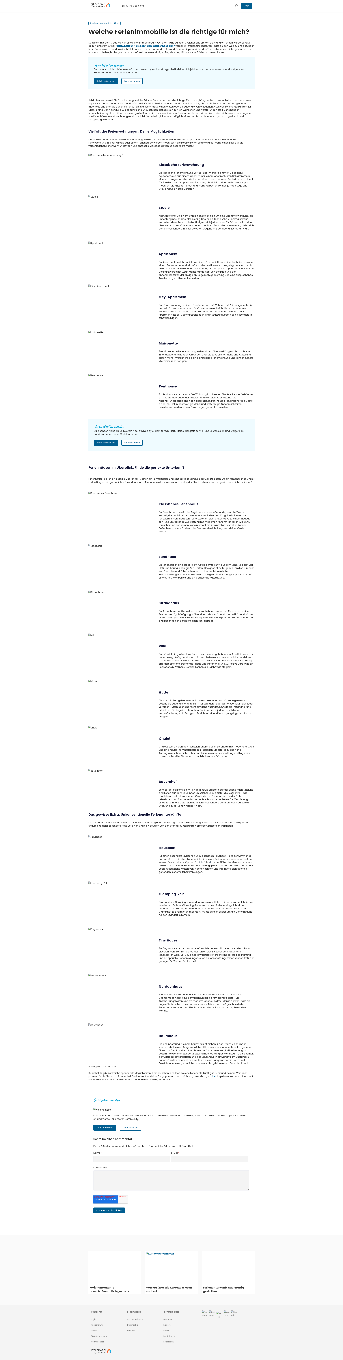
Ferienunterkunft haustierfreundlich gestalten (110, 1289)
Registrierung (97, 1325)
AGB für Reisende (135, 1319)
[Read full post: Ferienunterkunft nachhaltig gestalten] (228, 1268)
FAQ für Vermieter (99, 1336)
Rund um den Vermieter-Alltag (104, 23)
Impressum (132, 1330)
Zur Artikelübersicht (133, 5)
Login (93, 1319)
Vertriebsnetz (97, 1341)
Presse (166, 1330)
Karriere (167, 1325)
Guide (94, 1330)
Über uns (167, 1319)
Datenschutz (133, 1325)
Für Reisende (169, 1336)
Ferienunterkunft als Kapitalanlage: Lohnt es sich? (145, 46)
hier (214, 1076)
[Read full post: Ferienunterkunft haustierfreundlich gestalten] (115, 1268)
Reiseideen (168, 1341)
